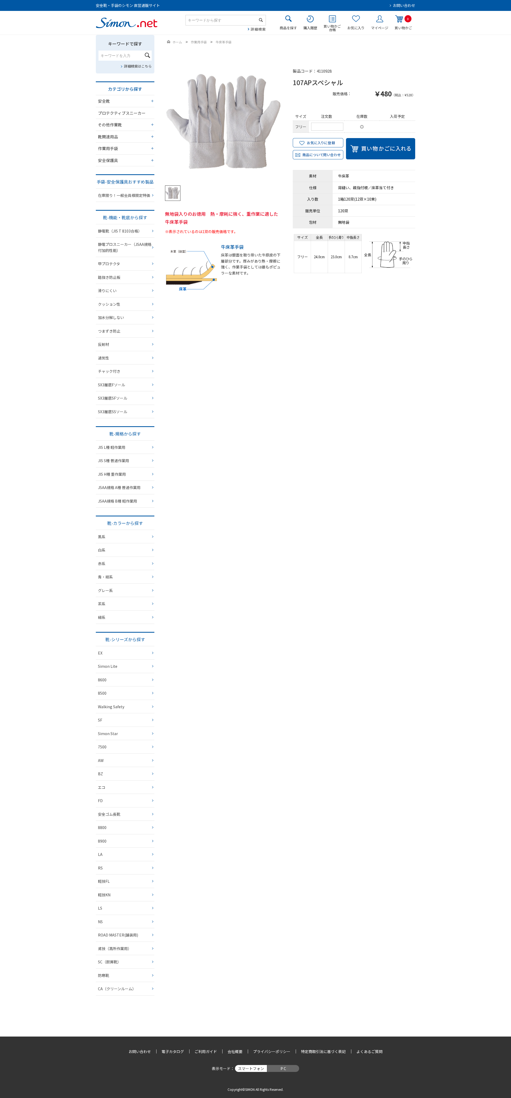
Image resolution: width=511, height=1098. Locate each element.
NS (100, 921)
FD (100, 800)
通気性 (103, 358)
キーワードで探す (125, 43)
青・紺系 (105, 576)
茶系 (101, 603)
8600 (102, 679)
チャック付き (109, 371)
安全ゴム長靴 (109, 814)
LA (100, 854)
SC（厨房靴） (109, 961)
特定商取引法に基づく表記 (323, 1051)
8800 (102, 827)
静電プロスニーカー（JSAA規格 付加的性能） (124, 247)
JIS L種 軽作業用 (111, 447)
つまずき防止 (109, 331)
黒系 (101, 536)
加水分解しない (111, 317)
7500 (102, 746)
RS (100, 868)
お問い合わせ (404, 5)
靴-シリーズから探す (125, 639)
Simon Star (108, 733)
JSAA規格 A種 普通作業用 (119, 487)
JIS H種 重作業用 (112, 474)
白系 (101, 550)
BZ (100, 773)
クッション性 (109, 304)
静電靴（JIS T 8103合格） (120, 231)
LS (100, 908)
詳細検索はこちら (138, 66)
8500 (102, 693)
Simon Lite (107, 666)
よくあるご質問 (369, 1051)
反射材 (103, 344)
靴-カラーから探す (125, 523)
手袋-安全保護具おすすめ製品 (125, 182)
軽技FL (104, 881)
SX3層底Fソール (111, 384)
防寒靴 (103, 975)
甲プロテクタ (109, 263)
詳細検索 (258, 29)
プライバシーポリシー (271, 1051)
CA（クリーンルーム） (117, 988)
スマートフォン (251, 1068)
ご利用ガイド (206, 1051)
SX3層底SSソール (112, 411)
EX (100, 653)
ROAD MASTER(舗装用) (118, 935)
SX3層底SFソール (112, 398)
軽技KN (104, 894)
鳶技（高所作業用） (114, 948)
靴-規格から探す (125, 433)
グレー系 (105, 590)
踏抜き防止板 (109, 277)
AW (101, 760)
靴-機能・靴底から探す (125, 217)
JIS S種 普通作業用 (113, 460)
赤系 (101, 563)
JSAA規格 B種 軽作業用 (117, 501)
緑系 (101, 617)
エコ (101, 787)
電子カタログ (173, 1051)
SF (100, 720)
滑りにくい (107, 290)
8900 (102, 841)
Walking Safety (111, 706)
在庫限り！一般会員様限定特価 (124, 195)
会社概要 (235, 1051)
